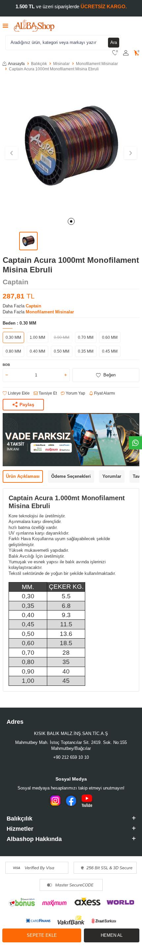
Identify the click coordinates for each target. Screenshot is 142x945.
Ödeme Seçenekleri (71, 476)
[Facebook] (71, 800)
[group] (71, 145)
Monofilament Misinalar (97, 63)
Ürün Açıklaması (23, 476)
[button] (71, 221)
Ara (113, 42)
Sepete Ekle (42, 935)
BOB (6, 365)
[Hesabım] (125, 53)
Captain (15, 282)
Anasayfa (16, 63)
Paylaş (26, 404)
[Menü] (5, 25)
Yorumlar (111, 476)
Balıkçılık (39, 63)
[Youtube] (86, 800)
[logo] (34, 25)
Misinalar (61, 63)
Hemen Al (112, 935)
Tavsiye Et (47, 393)
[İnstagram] (55, 800)
